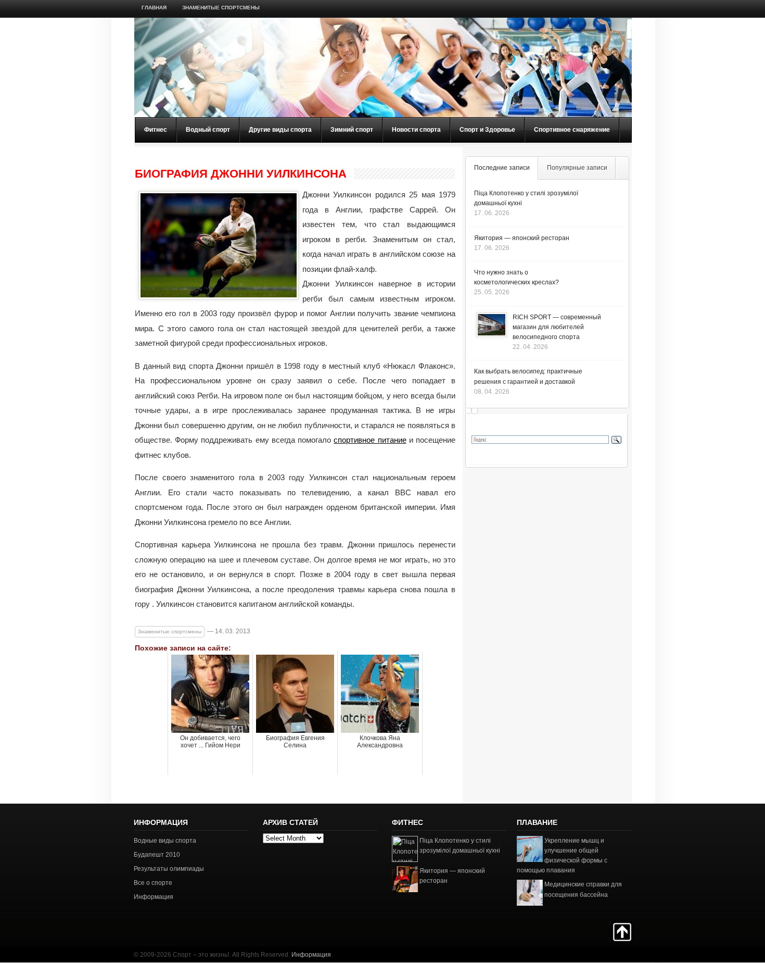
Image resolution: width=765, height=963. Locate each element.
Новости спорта (416, 129)
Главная (154, 7)
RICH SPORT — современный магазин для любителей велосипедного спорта (557, 327)
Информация (153, 897)
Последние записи (502, 167)
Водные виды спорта (165, 840)
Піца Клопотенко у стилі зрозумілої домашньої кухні (459, 845)
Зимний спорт (351, 129)
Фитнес (155, 129)
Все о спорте (153, 882)
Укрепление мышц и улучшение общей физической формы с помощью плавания (562, 855)
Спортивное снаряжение (572, 129)
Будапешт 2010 (157, 854)
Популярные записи (577, 167)
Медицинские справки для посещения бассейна (583, 889)
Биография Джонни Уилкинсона (241, 174)
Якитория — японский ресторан (521, 238)
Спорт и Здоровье (487, 129)
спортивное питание (370, 439)
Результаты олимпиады (169, 868)
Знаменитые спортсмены (221, 7)
